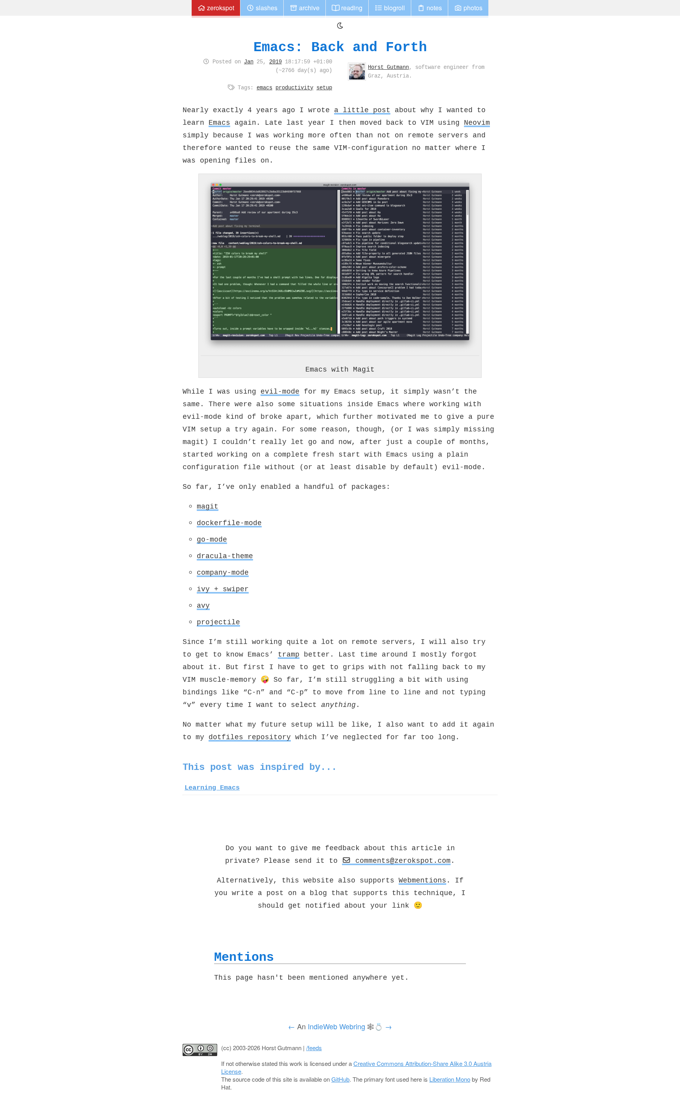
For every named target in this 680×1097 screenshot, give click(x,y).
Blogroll (393, 7)
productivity (294, 87)
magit (207, 506)
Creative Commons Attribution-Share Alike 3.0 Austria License (356, 1067)
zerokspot (219, 7)
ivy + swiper (223, 589)
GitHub (340, 1079)
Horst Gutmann (388, 66)
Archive (309, 7)
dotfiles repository (250, 737)
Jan (248, 61)
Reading (351, 7)
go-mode (212, 539)
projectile (218, 622)
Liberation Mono (449, 1079)
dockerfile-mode (229, 522)
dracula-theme (225, 556)
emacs (264, 87)
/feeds (314, 1047)
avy (203, 605)
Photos (472, 7)
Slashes (265, 7)
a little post (362, 110)
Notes (433, 7)
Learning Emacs (212, 787)
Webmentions (422, 880)
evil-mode (280, 391)
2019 (275, 61)
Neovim (477, 122)
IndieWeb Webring (336, 1026)
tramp (288, 654)
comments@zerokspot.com (401, 860)
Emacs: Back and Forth (340, 47)
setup (324, 87)
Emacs (219, 122)
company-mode (223, 572)
